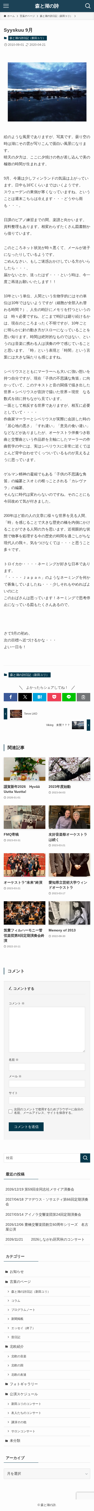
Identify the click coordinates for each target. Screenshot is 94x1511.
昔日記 (15, 1337)
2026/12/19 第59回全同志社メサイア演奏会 (40, 1189)
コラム (15, 1300)
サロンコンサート (23, 1431)
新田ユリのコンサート (26, 1404)
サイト (13, 1093)
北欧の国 (17, 1365)
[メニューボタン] (6, 6)
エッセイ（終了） (23, 1328)
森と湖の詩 (47, 6)
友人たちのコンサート (26, 1413)
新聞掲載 (17, 1319)
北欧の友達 (18, 1374)
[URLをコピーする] (83, 697)
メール (15, 1076)
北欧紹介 (17, 1347)
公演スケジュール (24, 1394)
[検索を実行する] (85, 1158)
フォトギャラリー (24, 1384)
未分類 (15, 1441)
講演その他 (18, 1422)
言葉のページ (20, 1282)
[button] (10, 697)
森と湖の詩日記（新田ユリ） (27, 37)
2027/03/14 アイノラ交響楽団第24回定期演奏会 (43, 1214)
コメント (17, 1003)
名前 (14, 1059)
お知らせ (17, 1272)
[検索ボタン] (88, 6)
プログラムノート (23, 1310)
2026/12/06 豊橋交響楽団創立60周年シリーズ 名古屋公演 (47, 1227)
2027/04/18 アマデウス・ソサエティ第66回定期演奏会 (47, 1202)
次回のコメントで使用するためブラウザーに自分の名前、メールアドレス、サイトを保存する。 (48, 1111)
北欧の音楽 (18, 1356)
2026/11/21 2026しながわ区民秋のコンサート (45, 1239)
